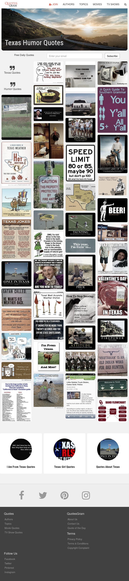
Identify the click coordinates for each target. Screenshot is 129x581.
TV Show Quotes (14, 532)
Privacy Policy (75, 539)
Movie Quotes (12, 528)
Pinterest (9, 567)
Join (55, 4)
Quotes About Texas (108, 466)
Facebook (10, 559)
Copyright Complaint (78, 547)
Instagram (10, 572)
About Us (72, 519)
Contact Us (73, 523)
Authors (68, 4)
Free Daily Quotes (24, 55)
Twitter (8, 563)
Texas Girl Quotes (64, 466)
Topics (83, 4)
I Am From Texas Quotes (21, 466)
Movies (97, 4)
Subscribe (112, 56)
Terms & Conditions (78, 543)
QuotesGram (11, 4)
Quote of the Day (77, 528)
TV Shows (113, 4)
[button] (125, 4)
